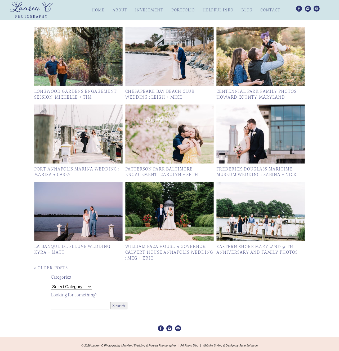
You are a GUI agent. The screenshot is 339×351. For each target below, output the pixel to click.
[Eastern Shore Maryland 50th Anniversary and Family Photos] (260, 211)
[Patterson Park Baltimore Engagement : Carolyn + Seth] (169, 134)
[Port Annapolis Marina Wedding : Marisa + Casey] (78, 134)
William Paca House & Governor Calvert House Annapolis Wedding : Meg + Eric (169, 252)
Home (98, 10)
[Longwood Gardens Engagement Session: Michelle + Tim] (78, 56)
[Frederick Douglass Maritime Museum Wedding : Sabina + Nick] (260, 134)
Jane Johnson (248, 345)
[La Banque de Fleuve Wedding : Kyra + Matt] (78, 211)
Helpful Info (218, 10)
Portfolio (183, 10)
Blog (246, 10)
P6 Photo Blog (189, 345)
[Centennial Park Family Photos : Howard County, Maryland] (260, 56)
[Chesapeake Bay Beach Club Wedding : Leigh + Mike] (169, 56)
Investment (149, 10)
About (120, 10)
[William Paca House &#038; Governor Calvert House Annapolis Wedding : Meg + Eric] (169, 211)
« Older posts (51, 267)
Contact (270, 10)
